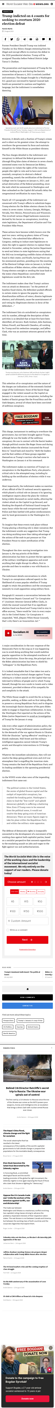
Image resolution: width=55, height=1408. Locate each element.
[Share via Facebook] (5, 39)
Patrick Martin (7, 29)
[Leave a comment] (43, 39)
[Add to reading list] (50, 39)
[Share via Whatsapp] (18, 39)
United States (33, 1027)
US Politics (7, 1027)
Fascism (20, 1027)
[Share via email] (31, 39)
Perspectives (8, 1020)
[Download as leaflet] (37, 39)
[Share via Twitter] (12, 39)
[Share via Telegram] (24, 39)
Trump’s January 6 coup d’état (30, 1020)
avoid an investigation (40, 716)
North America (9, 1033)
